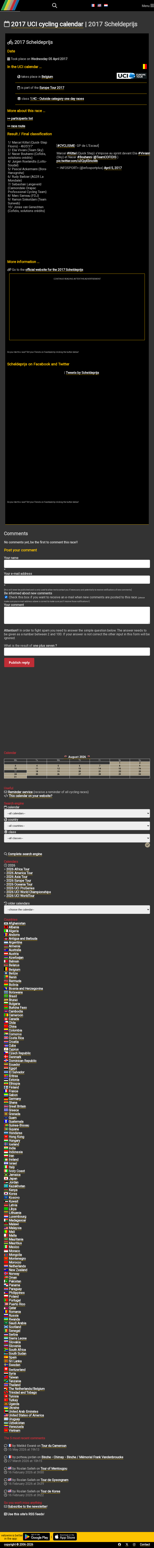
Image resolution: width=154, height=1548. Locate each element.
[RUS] (6, 1316)
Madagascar (17, 1220)
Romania (15, 1312)
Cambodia (16, 1011)
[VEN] (6, 1427)
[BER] (6, 981)
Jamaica (14, 1175)
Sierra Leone (18, 1338)
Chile (12, 1023)
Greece (14, 1110)
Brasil (13, 996)
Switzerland (17, 1370)
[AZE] (6, 958)
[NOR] (6, 1274)
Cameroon (16, 1015)
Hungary (14, 1140)
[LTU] (6, 1213)
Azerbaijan (16, 957)
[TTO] (6, 1393)
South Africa (17, 1350)
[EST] (6, 1080)
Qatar (12, 1308)
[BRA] (6, 996)
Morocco (15, 1262)
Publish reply (19, 662)
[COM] (6, 1034)
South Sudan (17, 1353)
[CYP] (6, 1049)
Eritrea (13, 1076)
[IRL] (6, 1160)
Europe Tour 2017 (52, 88)
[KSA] (6, 1323)
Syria (12, 1373)
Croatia (14, 1042)
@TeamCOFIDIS (105, 157)
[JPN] (6, 1179)
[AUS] (6, 950)
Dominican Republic (22, 1061)
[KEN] (6, 1190)
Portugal (15, 1300)
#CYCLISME (66, 146)
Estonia (14, 1080)
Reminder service (20, 792)
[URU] (6, 1419)
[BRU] (6, 1000)
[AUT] (6, 954)
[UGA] (6, 1404)
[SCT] (6, 1327)
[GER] (6, 1099)
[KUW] (6, 1201)
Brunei (13, 1000)
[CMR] (6, 1015)
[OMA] (6, 1278)
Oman (13, 1277)
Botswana (16, 992)
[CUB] (6, 1046)
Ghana (13, 1102)
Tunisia (14, 1396)
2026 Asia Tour (16, 877)
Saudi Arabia (17, 1323)
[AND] (6, 935)
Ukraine (14, 1408)
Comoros (15, 1034)
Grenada (14, 1114)
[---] (6, 1389)
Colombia (15, 1030)
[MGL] (6, 1255)
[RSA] (6, 1350)
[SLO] (6, 1346)
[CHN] (6, 1027)
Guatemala (16, 1121)
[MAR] (6, 1262)
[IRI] (6, 1156)
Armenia (14, 946)
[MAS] (6, 1228)
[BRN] (6, 961)
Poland (14, 1296)
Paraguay (15, 1289)
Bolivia (13, 985)
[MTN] (6, 1239)
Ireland (13, 1159)
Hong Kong (16, 1137)
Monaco (14, 1251)
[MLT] (6, 1236)
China (12, 1026)
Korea (13, 1194)
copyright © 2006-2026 (18, 1544)
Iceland (14, 1144)
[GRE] (6, 1110)
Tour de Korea (50, 1491)
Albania (14, 927)
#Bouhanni (84, 157)
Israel (13, 1163)
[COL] (6, 1030)
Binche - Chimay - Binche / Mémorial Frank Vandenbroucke (82, 1457)
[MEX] (6, 1247)
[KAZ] (6, 1186)
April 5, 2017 (113, 168)
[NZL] (6, 1270)
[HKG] (6, 1137)
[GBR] (6, 1106)
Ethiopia (14, 1083)
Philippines (17, 1293)
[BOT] (6, 992)
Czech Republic (20, 1053)
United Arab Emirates (23, 1411)
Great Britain (17, 1106)
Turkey (13, 1400)
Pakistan (15, 1281)
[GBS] (6, 1125)
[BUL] (6, 1004)
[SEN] (6, 1331)
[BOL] (6, 985)
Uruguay (14, 1419)
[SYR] (6, 1374)
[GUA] (6, 1122)
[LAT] (6, 1205)
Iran (11, 1156)
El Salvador (16, 1072)
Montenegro (17, 1258)
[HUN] (6, 1141)
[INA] (6, 1152)
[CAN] (6, 1019)
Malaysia (15, 1228)
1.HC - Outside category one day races (57, 99)
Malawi (14, 1224)
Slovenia (15, 1346)
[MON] (6, 1251)
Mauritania (16, 1239)
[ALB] (6, 927)
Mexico (14, 1247)
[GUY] (6, 1129)
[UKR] (6, 1408)
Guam (13, 1118)
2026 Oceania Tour (19, 884)
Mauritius (15, 1243)
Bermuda (15, 981)
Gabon (13, 1095)
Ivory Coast (17, 1171)
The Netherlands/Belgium (27, 1389)
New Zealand (18, 1270)
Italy (12, 1167)
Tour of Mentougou (54, 1468)
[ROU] (6, 1312)
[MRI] (6, 1243)
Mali (12, 1232)
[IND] (6, 1148)
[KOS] (6, 1198)
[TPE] (6, 1377)
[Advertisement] (77, 310)
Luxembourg (17, 1216)
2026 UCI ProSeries (20, 888)
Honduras (15, 1133)
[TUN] (6, 1396)
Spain (13, 1357)
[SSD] (6, 1354)
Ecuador (14, 1064)
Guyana (14, 1129)
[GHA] (6, 1103)
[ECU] (6, 1065)
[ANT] (6, 939)
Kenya (13, 1190)
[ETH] (6, 1084)
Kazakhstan (17, 1186)
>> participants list (20, 118)
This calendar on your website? (30, 796)
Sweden (14, 1365)
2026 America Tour (19, 873)
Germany (15, 1099)
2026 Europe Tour (18, 880)
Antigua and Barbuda (23, 938)
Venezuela (16, 1427)
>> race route (16, 126)
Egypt (13, 1068)
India (12, 1148)
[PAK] (6, 1281)
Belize (13, 973)
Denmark (15, 1057)
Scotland (15, 1327)
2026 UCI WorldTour (20, 896)
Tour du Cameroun (53, 1446)
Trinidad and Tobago (23, 1392)
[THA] (6, 1385)
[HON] (6, 1133)
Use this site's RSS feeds (26, 1514)
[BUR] (6, 1008)
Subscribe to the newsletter (27, 1506)
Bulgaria (14, 1004)
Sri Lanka (15, 1361)
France (13, 1091)
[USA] (6, 1415)
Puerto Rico (17, 1304)
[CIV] (6, 1171)
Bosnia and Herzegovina (26, 988)
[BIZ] (6, 973)
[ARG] (6, 942)
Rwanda (14, 1319)
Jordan (13, 1182)
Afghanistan (17, 923)
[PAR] (6, 1289)
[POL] (6, 1297)
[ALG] (6, 931)
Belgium (47, 77)
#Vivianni (144, 153)
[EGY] (6, 1068)
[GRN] (6, 1114)
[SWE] (6, 1365)
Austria (14, 954)
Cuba (12, 1045)
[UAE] (6, 1412)
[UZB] (6, 1423)
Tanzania (15, 1381)
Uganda (14, 1404)
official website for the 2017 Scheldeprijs (54, 270)
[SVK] (6, 1342)
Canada (14, 1019)
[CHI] (6, 1023)
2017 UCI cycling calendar (47, 24)
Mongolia (15, 1255)
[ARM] (6, 946)
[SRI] (6, 1361)
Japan (13, 1178)
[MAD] (6, 1220)
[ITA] (6, 1167)
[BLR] (6, 965)
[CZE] (6, 1053)
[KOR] (6, 1194)
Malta (13, 1235)
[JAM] (6, 1175)
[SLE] (6, 1338)
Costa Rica (16, 1038)
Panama (14, 1285)
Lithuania (15, 1213)
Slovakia (15, 1342)
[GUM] (6, 1118)
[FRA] (6, 1091)
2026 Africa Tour (17, 869)
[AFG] (6, 923)
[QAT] (6, 1308)
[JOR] (6, 1182)
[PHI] (6, 1293)
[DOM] (6, 1061)
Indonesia (16, 1152)
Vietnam (14, 1430)
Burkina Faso (18, 1007)
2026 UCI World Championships (28, 892)
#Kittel (72, 153)
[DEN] (6, 1057)
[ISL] (6, 1144)
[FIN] (6, 1087)
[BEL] (6, 970)
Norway (14, 1274)
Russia (13, 1315)
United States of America (26, 1415)
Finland (14, 1087)
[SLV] (6, 1072)
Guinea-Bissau (19, 1125)
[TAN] (6, 1381)
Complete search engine (25, 854)
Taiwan (13, 1377)
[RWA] (6, 1319)
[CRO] (6, 1042)
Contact (145, 1544)
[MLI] (6, 1232)
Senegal (14, 1331)
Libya (12, 1209)
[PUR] (6, 1304)
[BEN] (6, 977)
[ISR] (6, 1163)
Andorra (14, 935)
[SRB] (6, 1335)
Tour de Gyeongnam (54, 1480)
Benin (13, 977)
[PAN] (6, 1285)
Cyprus (14, 1049)
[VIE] (6, 1431)
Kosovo (14, 1197)
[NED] (6, 1266)
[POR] (6, 1300)
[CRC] (6, 1038)
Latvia (13, 1205)
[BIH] (6, 989)
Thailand (14, 1385)
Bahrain (14, 961)
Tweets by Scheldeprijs (82, 373)
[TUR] (6, 1400)
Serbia (13, 1334)
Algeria (14, 931)
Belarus (14, 965)
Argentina (15, 942)
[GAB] (6, 1095)
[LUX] (6, 1217)
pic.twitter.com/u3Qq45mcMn (77, 161)
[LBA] (6, 1209)
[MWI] (6, 1224)
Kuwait (13, 1201)
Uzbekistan (17, 1423)
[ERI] (6, 1076)
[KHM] (6, 1011)
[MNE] (6, 1259)
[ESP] (6, 1357)
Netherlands (17, 1266)
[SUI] (6, 1370)
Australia (15, 950)
